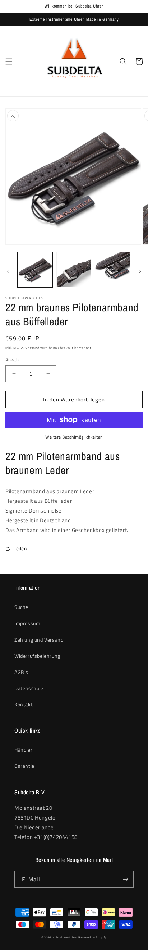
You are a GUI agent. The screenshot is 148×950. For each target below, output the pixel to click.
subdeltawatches (65, 937)
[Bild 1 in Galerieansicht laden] (35, 269)
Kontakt (23, 704)
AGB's (21, 672)
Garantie (24, 766)
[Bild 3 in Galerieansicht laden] (112, 269)
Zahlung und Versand (38, 639)
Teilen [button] (20, 548)
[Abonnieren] (125, 879)
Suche (21, 607)
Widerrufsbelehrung (37, 656)
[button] (9, 61)
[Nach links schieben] (8, 271)
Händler (23, 749)
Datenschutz (29, 688)
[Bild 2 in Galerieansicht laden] (74, 269)
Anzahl (12, 359)
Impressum (27, 623)
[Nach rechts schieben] (140, 271)
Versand (32, 347)
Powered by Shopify (92, 937)
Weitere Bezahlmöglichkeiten (74, 437)
